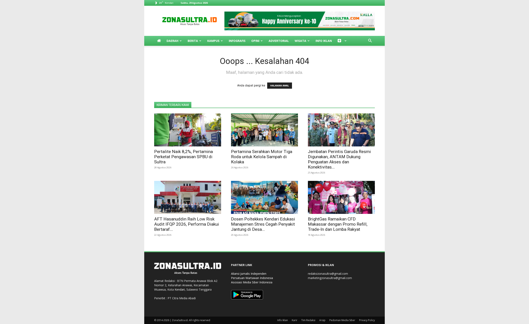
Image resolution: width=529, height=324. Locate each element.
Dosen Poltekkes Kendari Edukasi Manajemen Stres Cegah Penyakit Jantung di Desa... (263, 224)
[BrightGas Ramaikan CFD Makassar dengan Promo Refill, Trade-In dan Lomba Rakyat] (341, 197)
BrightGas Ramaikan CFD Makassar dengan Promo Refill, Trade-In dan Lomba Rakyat (337, 224)
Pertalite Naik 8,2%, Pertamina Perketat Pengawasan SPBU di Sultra (183, 156)
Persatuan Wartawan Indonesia (252, 278)
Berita (193, 41)
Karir (294, 320)
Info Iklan (324, 41)
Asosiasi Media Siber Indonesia (251, 282)
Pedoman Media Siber (342, 320)
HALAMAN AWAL (279, 85)
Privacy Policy (367, 320)
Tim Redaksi (308, 320)
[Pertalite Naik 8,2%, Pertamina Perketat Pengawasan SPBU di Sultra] (187, 129)
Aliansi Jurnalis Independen (248, 274)
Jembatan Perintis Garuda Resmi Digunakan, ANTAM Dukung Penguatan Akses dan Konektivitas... (339, 159)
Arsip (322, 320)
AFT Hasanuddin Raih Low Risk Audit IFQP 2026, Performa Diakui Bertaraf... (186, 224)
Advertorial (279, 41)
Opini (255, 41)
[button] (370, 41)
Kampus (213, 41)
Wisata (300, 41)
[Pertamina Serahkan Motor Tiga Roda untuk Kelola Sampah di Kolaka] (264, 129)
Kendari (180, 289)
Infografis (237, 41)
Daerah (172, 41)
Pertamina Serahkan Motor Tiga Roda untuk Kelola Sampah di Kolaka (261, 156)
